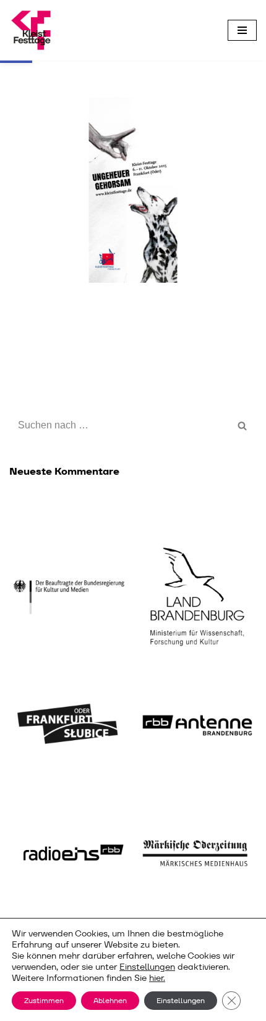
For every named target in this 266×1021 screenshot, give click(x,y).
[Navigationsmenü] (242, 30)
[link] (31, 30)
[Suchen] (243, 425)
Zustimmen (44, 1000)
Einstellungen (147, 966)
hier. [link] (157, 977)
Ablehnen (110, 1000)
